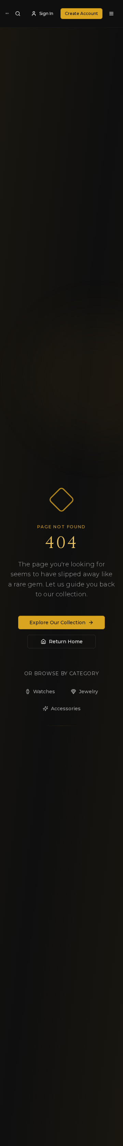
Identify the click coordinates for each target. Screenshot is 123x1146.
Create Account (81, 13)
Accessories (66, 708)
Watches (44, 691)
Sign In (46, 13)
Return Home (66, 641)
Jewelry (88, 691)
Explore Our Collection (57, 622)
